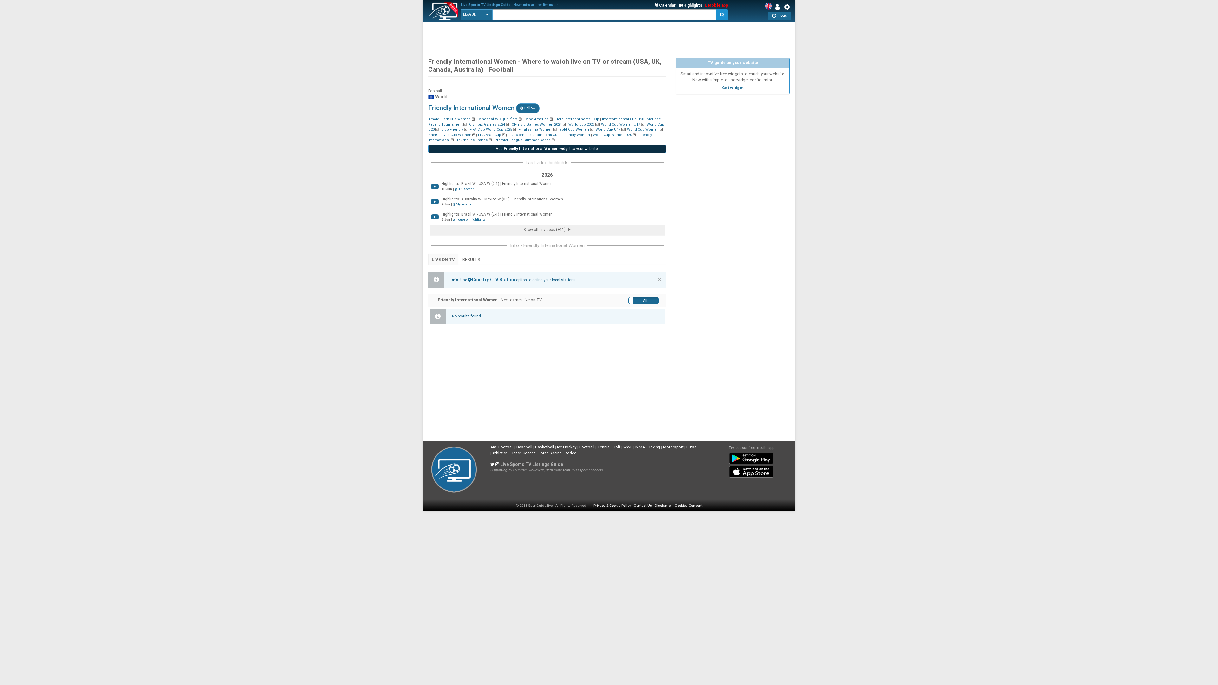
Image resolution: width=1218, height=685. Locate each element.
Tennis (603, 447)
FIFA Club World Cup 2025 (491, 129)
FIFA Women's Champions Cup (534, 135)
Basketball (544, 447)
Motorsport (673, 447)
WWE (627, 447)
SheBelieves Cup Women (449, 135)
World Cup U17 (608, 129)
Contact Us (643, 506)
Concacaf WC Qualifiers (497, 119)
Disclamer (663, 506)
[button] (477, 14)
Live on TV (443, 259)
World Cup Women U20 (612, 135)
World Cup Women (643, 129)
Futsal (691, 447)
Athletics (500, 453)
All (645, 300)
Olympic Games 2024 (487, 124)
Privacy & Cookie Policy (612, 506)
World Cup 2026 (581, 124)
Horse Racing (550, 453)
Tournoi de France (472, 140)
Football (586, 447)
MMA (640, 447)
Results (471, 259)
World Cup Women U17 (620, 124)
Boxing (654, 447)
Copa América (536, 119)
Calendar (667, 5)
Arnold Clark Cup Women (449, 119)
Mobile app (717, 5)
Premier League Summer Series (522, 140)
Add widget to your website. (547, 149)
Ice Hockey (566, 447)
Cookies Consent (688, 506)
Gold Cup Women (574, 129)
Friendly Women (576, 135)
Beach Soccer (523, 453)
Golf (616, 447)
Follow (529, 108)
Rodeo (571, 453)
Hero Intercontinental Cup (577, 119)
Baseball (524, 447)
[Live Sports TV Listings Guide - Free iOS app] (751, 470)
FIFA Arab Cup (489, 135)
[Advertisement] (609, 38)
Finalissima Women (536, 129)
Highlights (692, 5)
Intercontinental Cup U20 (623, 119)
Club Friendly (452, 129)
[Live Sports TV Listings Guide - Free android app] (751, 457)
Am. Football (502, 447)
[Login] (779, 7)
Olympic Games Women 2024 (537, 124)
